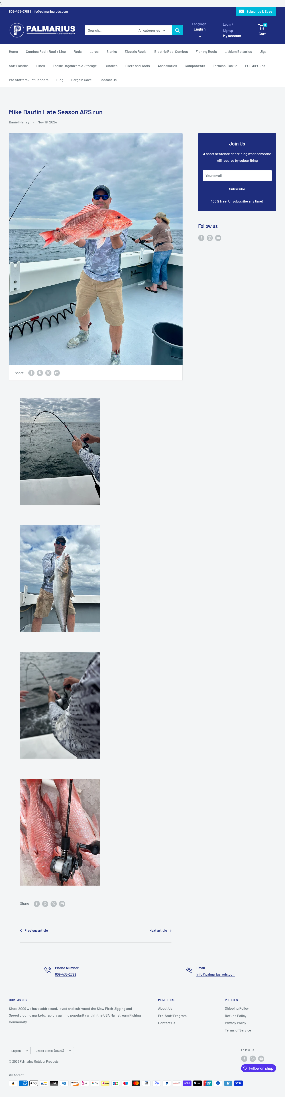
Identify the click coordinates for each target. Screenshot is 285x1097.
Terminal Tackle (225, 65)
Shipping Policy (237, 1008)
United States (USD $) (49, 1050)
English (16, 1050)
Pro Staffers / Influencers (29, 80)
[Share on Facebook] (31, 372)
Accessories (167, 65)
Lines (40, 65)
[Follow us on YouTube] (218, 237)
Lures (94, 51)
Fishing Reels (206, 51)
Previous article (36, 930)
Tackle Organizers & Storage (75, 65)
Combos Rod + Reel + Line (46, 51)
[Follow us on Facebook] (201, 237)
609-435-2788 (65, 974)
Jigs (263, 51)
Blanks (111, 51)
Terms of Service (238, 1030)
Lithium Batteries (238, 51)
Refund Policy (235, 1015)
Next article (158, 930)
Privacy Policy (235, 1023)
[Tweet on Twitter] (48, 372)
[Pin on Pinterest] (40, 372)
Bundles (111, 65)
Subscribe (237, 189)
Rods (78, 51)
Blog (59, 80)
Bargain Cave (81, 80)
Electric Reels (136, 51)
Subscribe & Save (259, 11)
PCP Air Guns (255, 65)
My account (232, 35)
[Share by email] (57, 372)
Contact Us (108, 80)
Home (13, 51)
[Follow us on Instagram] (210, 237)
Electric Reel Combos (171, 51)
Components (195, 65)
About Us (165, 1008)
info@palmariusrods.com (215, 974)
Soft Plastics (18, 65)
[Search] (177, 30)
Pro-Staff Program (172, 1015)
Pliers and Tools (137, 65)
